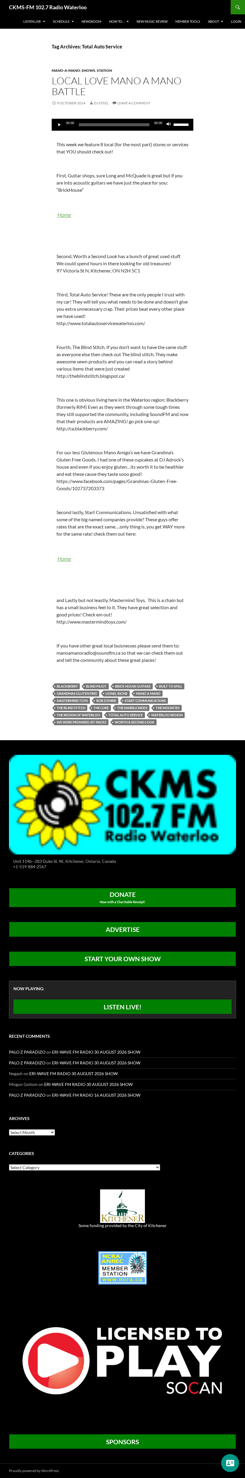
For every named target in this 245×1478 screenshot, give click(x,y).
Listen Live (32, 21)
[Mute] (169, 125)
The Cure (101, 708)
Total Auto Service (125, 715)
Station (104, 70)
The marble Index (132, 708)
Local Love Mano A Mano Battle (116, 85)
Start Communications (145, 701)
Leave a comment (133, 103)
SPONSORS (122, 1441)
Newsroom (91, 21)
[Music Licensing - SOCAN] (122, 1360)
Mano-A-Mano (66, 70)
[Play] (59, 125)
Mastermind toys (72, 701)
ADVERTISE (123, 929)
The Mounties (168, 708)
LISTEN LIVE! (123, 1007)
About (213, 21)
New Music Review (152, 21)
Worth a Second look (134, 722)
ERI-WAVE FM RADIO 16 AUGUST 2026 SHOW (96, 1095)
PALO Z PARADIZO (27, 1052)
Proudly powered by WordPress (34, 1470)
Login (236, 21)
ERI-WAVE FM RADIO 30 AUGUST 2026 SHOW (96, 1052)
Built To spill (170, 686)
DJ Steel (101, 103)
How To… (117, 21)
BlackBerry (67, 686)
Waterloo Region (167, 715)
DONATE (122, 897)
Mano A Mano (148, 693)
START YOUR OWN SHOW (123, 958)
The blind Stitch (71, 708)
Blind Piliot (96, 686)
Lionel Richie (116, 693)
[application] (122, 125)
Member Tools (187, 21)
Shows (88, 70)
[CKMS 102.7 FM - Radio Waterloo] (122, 804)
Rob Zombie (106, 701)
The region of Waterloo (78, 715)
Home (64, 214)
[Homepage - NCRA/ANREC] (122, 1267)
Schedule (61, 21)
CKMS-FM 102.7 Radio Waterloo (48, 7)
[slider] (182, 124)
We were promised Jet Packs (81, 722)
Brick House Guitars (133, 686)
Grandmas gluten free (77, 693)
